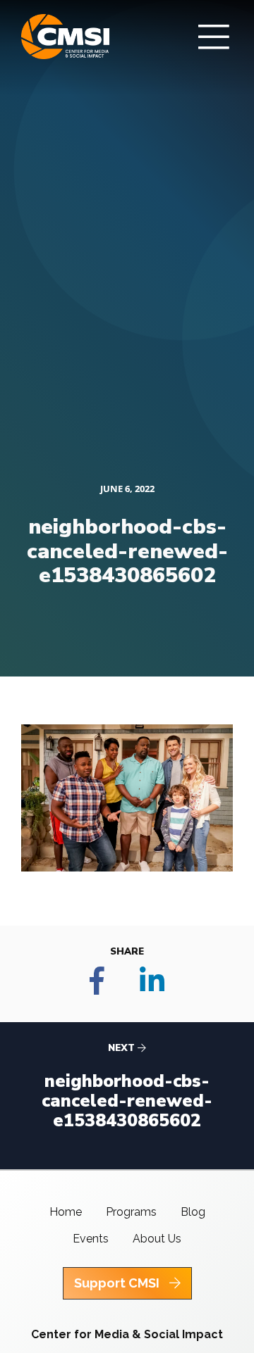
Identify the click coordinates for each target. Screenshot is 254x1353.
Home (65, 1212)
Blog (193, 1212)
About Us (157, 1238)
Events (91, 1238)
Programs (131, 1212)
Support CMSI (118, 1283)
